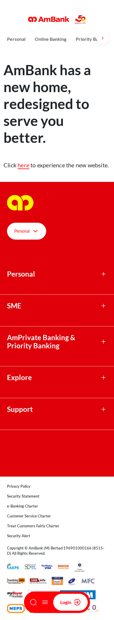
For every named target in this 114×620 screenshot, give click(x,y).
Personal (16, 39)
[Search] (33, 602)
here (23, 164)
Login (65, 602)
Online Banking (50, 39)
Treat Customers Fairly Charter (33, 526)
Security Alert (18, 535)
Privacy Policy (18, 486)
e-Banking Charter (22, 506)
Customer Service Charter (29, 516)
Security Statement (23, 496)
